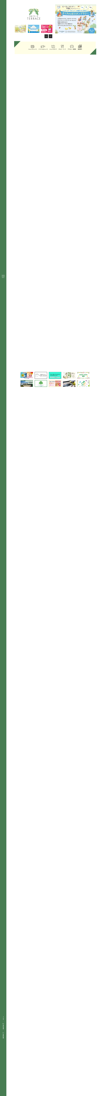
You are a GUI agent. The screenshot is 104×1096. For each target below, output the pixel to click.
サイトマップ (50, 454)
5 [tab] (57, 99)
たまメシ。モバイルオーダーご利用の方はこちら (75, 271)
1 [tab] (51, 99)
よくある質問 (40, 454)
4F (55, 355)
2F (37, 355)
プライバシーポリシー (69, 454)
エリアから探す (35, 345)
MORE (72, 154)
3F (42, 355)
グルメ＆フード (74, 345)
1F (50, 355)
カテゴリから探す (55, 345)
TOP (3, 1018)
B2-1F (32, 355)
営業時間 (3, 1036)
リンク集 (58, 454)
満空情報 (3, 1027)
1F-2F (72, 355)
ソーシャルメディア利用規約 (53, 457)
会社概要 (41, 457)
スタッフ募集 (67, 457)
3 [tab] (54, 99)
